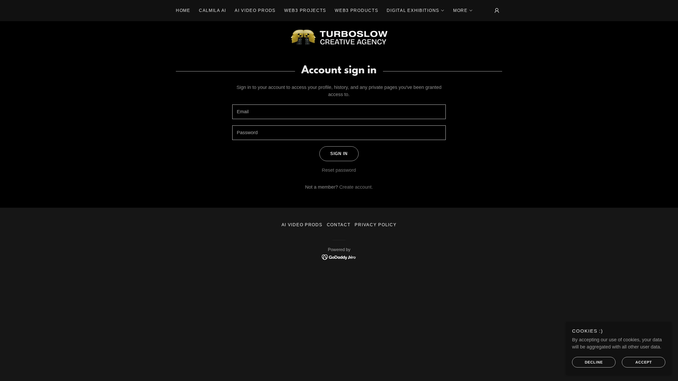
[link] (339, 37)
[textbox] (338, 112)
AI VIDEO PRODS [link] (255, 10)
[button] (416, 10)
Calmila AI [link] (212, 10)
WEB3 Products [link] (356, 10)
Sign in (339, 153)
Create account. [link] (356, 187)
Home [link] (183, 10)
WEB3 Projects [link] (305, 10)
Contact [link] (339, 225)
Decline (594, 362)
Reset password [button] (339, 170)
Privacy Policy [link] (375, 225)
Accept (643, 362)
